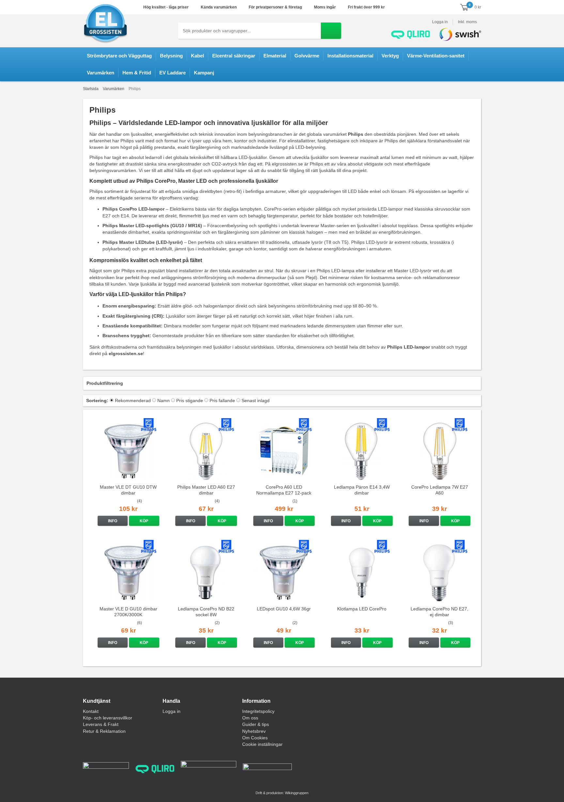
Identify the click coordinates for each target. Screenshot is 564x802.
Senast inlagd (256, 400)
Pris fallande (222, 400)
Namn (163, 400)
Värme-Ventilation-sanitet (435, 55)
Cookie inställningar (262, 744)
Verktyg (390, 55)
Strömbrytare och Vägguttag (119, 55)
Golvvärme (306, 55)
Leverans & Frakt (100, 724)
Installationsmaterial (350, 55)
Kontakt (91, 711)
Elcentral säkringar (233, 55)
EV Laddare (172, 72)
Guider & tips (255, 724)
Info (112, 521)
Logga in (440, 22)
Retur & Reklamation (104, 731)
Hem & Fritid (136, 72)
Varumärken (100, 72)
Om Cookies (255, 737)
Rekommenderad (133, 400)
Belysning (171, 55)
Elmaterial (274, 55)
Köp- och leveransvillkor (107, 717)
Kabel (197, 55)
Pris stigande (189, 400)
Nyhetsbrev (254, 731)
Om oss (250, 717)
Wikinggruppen (296, 793)
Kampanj (204, 72)
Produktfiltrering (104, 383)
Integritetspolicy (258, 711)
